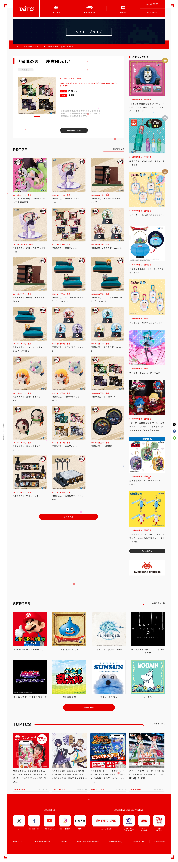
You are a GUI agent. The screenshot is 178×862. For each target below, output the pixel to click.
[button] (37, 116)
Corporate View (42, 841)
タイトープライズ (32, 46)
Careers (63, 841)
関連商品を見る (74, 130)
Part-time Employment (88, 841)
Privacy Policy (115, 841)
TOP (15, 46)
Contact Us (160, 841)
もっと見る (69, 516)
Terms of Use (138, 841)
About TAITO (152, 4)
